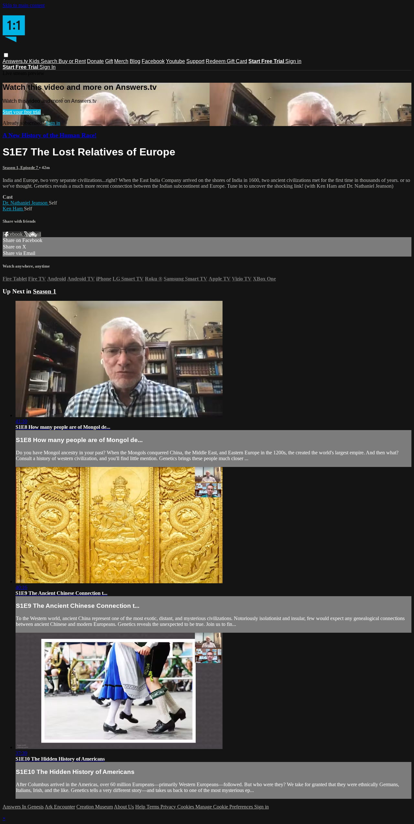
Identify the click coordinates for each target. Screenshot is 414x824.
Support (195, 61)
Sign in (293, 61)
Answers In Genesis (23, 806)
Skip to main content (24, 5)
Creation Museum (94, 806)
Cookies (186, 806)
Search (50, 61)
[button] (6, 55)
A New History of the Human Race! (49, 135)
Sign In (47, 67)
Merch (121, 61)
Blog (135, 61)
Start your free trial (22, 112)
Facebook (153, 61)
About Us (124, 806)
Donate (95, 61)
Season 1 (44, 291)
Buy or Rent (72, 61)
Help (141, 806)
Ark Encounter (60, 806)
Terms (153, 806)
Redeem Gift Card (226, 61)
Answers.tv (16, 61)
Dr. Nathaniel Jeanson (26, 203)
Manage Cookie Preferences (224, 806)
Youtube (175, 61)
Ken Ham (13, 208)
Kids (35, 61)
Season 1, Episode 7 (21, 167)
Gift (109, 61)
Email (35, 234)
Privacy (168, 806)
